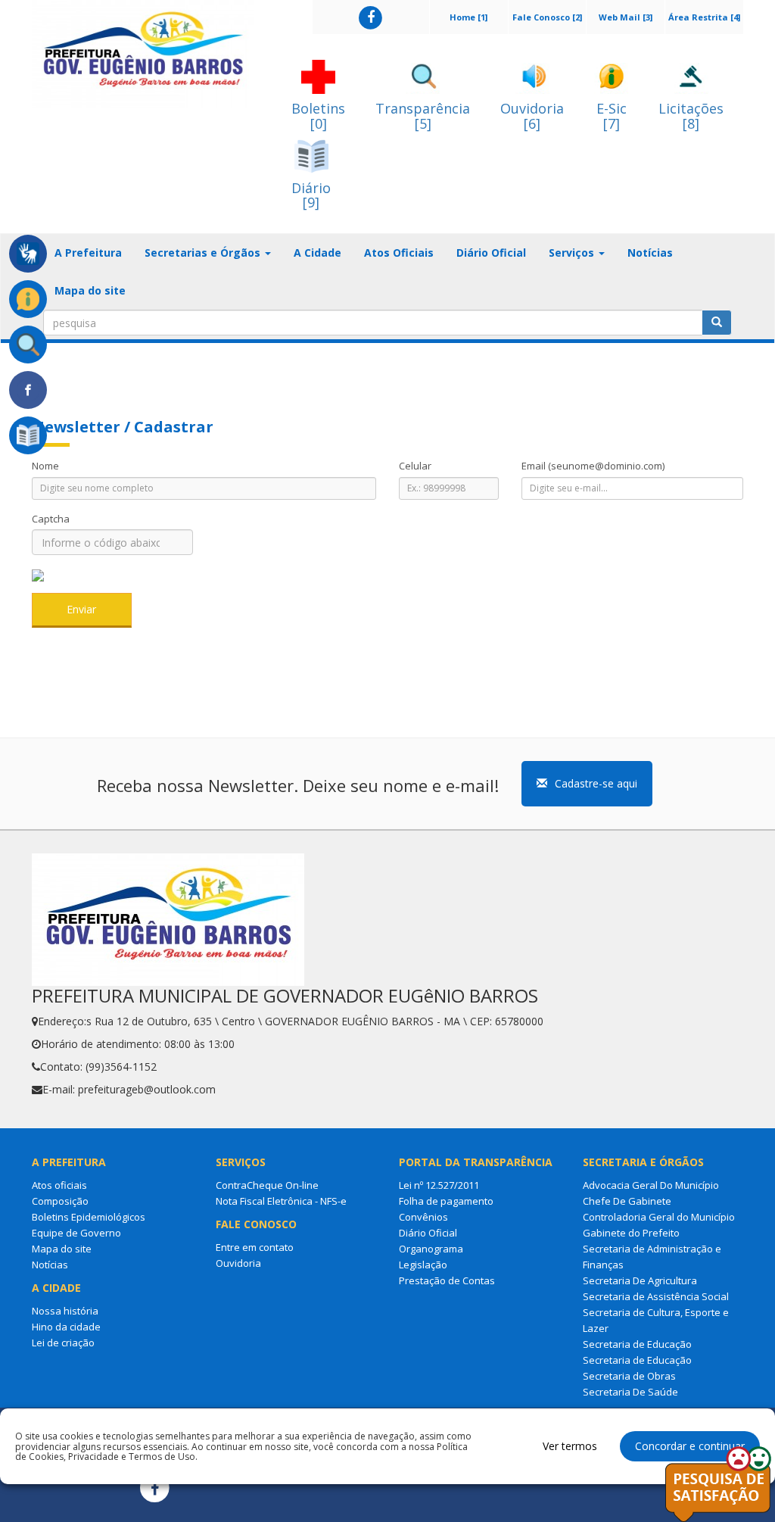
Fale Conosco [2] (547, 17)
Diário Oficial (491, 252)
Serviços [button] (573, 252)
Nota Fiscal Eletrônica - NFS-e (281, 1201)
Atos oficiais (59, 1185)
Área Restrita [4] (704, 17)
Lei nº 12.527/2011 (439, 1185)
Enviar (81, 609)
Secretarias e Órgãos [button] (204, 252)
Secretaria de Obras (629, 1376)
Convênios (423, 1217)
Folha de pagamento (446, 1201)
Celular (415, 466)
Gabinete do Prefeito (631, 1233)
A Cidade (317, 252)
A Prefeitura (88, 252)
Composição (60, 1201)
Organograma (431, 1248)
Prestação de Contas (447, 1280)
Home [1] (468, 17)
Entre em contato (255, 1247)
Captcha (51, 519)
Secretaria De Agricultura (640, 1280)
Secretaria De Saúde (630, 1392)
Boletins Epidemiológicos (88, 1217)
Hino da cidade (66, 1326)
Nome (45, 466)
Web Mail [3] (625, 17)
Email (593, 466)
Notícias (650, 252)
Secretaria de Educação (637, 1344)
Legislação (423, 1264)
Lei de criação (63, 1342)
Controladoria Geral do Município (659, 1217)
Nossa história (65, 1311)
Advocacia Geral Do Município (651, 1185)
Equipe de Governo (76, 1233)
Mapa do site (90, 290)
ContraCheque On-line (267, 1185)
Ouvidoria (238, 1263)
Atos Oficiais (399, 252)
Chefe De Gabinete (627, 1201)
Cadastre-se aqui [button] (596, 783)
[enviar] (717, 322)
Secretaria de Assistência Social (656, 1296)
